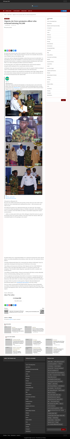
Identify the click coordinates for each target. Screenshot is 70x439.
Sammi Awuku (51, 419)
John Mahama (61, 385)
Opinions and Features (51, 70)
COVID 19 (60, 363)
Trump (56, 422)
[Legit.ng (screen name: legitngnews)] (7, 78)
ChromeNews (38, 437)
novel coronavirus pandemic (53, 408)
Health (48, 59)
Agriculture (49, 23)
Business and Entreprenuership (53, 25)
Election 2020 (50, 368)
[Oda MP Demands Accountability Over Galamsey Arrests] (28, 342)
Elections (49, 39)
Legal (48, 66)
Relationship (55, 417)
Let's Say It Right (50, 68)
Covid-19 (49, 30)
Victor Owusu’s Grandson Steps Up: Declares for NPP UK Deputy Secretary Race (38, 330)
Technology (49, 88)
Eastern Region (57, 366)
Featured (49, 50)
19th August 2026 (17, 345)
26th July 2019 (13, 25)
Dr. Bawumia (50, 366)
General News (8, 10)
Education (49, 37)
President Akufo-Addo (52, 413)
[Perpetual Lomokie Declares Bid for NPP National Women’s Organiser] (28, 350)
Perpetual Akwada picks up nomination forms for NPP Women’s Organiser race (18, 342)
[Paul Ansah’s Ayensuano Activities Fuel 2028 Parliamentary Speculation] (7, 329)
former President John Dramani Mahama (56, 372)
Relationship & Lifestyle (51, 75)
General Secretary (56, 374)
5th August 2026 (15, 332)
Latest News (7, 18)
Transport (49, 93)
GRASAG (49, 383)
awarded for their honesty (23, 282)
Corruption (49, 28)
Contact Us (18, 435)
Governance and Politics (52, 57)
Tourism (48, 90)
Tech (48, 86)
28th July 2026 (35, 332)
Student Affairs (50, 84)
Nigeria (61, 403)
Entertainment (17, 10)
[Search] (59, 11)
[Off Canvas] (3, 10)
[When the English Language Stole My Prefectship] (8, 350)
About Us (30, 10)
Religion (48, 77)
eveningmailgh (7, 25)
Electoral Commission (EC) (53, 370)
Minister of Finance (51, 392)
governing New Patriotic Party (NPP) (55, 381)
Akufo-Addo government (59, 361)
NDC (49, 401)
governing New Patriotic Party (54, 379)
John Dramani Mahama (52, 385)
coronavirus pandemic (52, 363)
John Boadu (55, 383)
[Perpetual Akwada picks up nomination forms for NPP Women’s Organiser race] (8, 342)
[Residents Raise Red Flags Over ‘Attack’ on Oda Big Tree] (49, 342)
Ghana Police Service (52, 377)
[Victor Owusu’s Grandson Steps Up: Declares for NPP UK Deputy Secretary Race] (28, 329)
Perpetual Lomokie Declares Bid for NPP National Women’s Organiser (37, 350)
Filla (48, 52)
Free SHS (49, 374)
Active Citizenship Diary (52, 21)
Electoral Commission (59, 368)
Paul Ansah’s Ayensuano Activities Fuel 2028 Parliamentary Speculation (18, 330)
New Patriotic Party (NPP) (53, 403)
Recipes (48, 72)
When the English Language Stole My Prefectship (17, 352)
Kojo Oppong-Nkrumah (52, 390)
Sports (48, 81)
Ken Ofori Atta (58, 388)
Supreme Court (51, 422)
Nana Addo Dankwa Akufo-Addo (54, 394)
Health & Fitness (50, 61)
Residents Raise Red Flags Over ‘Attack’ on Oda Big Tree (58, 342)
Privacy (9, 435)
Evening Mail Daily (51, 48)
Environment (49, 46)
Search (63, 100)
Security (48, 79)
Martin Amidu (61, 390)
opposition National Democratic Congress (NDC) (56, 411)
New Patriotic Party (55, 401)
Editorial (49, 34)
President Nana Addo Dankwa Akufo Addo (56, 415)
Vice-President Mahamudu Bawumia (55, 424)
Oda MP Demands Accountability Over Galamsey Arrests (37, 342)
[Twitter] (66, 1)
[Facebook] (64, 1)
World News (24, 10)
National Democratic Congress (54, 397)
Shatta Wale (57, 419)
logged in (11, 319)
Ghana (63, 374)
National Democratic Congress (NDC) (55, 399)
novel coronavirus (51, 405)
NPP (61, 408)
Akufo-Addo (50, 361)
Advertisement (13, 435)
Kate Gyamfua (50, 388)
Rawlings (49, 417)
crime (48, 32)
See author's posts (18, 301)
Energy (48, 41)
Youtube (64, 10)
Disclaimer (5, 435)
